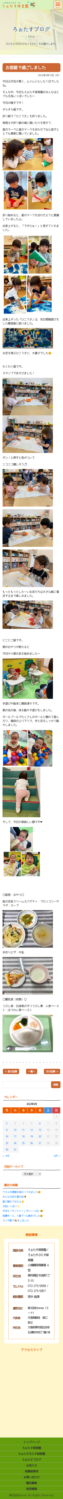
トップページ (32, 1442)
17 (15, 1136)
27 (39, 1143)
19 (31, 1136)
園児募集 (31, 1483)
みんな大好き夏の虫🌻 (15, 1197)
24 (15, 1143)
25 (23, 1143)
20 (39, 1136)
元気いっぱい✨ (11, 1206)
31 (15, 1149)
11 (23, 1130)
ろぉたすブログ (31, 1459)
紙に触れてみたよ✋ (13, 1201)
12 (31, 1130)
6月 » (57, 1156)
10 (15, 1130)
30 (7, 1149)
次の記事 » (52, 1071)
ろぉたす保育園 (31, 1448)
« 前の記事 (11, 1071)
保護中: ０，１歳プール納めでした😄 (23, 1216)
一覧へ (31, 1071)
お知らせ (31, 1465)
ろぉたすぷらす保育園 (31, 1453)
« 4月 (6, 1156)
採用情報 (31, 1488)
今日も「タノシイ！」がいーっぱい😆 (23, 1211)
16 (7, 1136)
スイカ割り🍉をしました (16, 1220)
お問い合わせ (32, 1477)
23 (7, 1143)
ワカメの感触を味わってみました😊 (22, 1192)
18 (23, 1136)
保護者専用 (31, 1471)
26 (31, 1143)
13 (39, 1130)
